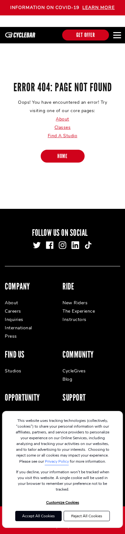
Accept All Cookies (38, 516)
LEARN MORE (98, 7)
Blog (67, 379)
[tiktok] (88, 245)
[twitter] (37, 245)
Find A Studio (63, 136)
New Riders (75, 303)
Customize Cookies (62, 502)
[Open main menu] (117, 35)
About (62, 119)
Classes (62, 127)
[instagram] (62, 245)
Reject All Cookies (86, 516)
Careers (13, 311)
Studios (13, 371)
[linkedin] (75, 245)
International (18, 328)
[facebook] (50, 245)
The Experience (79, 311)
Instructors (75, 319)
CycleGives (74, 371)
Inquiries (14, 319)
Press (11, 336)
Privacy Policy (57, 461)
